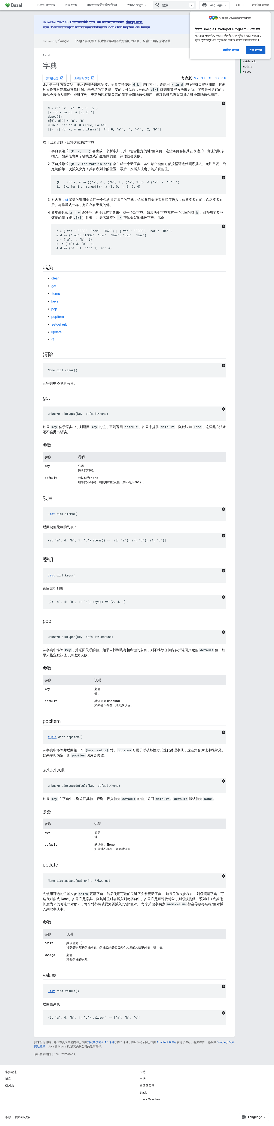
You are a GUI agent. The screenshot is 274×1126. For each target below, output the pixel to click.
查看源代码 (84, 78)
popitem (57, 317)
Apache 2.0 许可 (167, 1042)
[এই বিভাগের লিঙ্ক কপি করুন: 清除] (57, 354)
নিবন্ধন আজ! (134, 22)
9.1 (203, 78)
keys (55, 301)
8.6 (224, 78)
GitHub (240, 5)
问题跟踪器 (147, 1085)
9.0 (210, 78)
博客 (8, 1079)
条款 (8, 1117)
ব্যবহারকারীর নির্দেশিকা (102, 5)
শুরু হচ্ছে (71, 5)
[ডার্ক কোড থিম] (223, 103)
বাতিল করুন (231, 50)
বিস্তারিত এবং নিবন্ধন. (137, 27)
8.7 (217, 78)
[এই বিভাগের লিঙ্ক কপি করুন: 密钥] (57, 560)
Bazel (46, 55)
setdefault (59, 324)
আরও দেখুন (135, 5)
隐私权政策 (22, 1117)
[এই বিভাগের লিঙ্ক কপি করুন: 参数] (55, 445)
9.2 (196, 78)
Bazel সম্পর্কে (46, 5)
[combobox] (174, 5)
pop (54, 309)
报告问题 (55, 78)
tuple (52, 737)
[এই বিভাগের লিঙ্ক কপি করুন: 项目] (57, 498)
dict (65, 200)
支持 (143, 1079)
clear (55, 278)
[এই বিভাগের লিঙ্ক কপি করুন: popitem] (65, 721)
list (51, 514)
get (53, 286)
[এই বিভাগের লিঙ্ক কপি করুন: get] (54, 398)
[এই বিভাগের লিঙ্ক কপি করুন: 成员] (57, 267)
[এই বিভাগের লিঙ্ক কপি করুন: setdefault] (69, 770)
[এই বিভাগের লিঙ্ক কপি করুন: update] (62, 865)
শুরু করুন (255, 50)
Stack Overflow (150, 1099)
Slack (143, 1092)
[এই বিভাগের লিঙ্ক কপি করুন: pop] (55, 621)
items (55, 294)
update (56, 332)
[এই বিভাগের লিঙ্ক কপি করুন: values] (61, 975)
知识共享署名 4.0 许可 (100, 1042)
